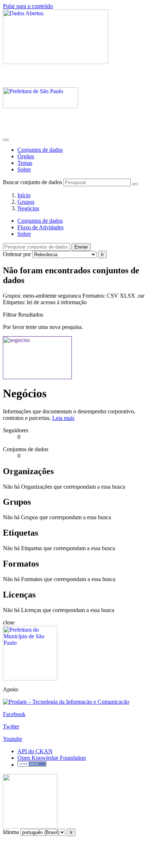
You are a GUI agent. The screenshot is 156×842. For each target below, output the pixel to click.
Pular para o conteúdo (28, 6)
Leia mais (63, 418)
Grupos (25, 202)
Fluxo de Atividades (40, 227)
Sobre (24, 169)
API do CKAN (35, 751)
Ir (102, 254)
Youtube (12, 739)
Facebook (14, 714)
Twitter (11, 726)
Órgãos (25, 156)
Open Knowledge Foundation (51, 758)
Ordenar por (17, 254)
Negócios (28, 208)
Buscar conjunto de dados (32, 182)
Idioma (11, 832)
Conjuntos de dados (40, 150)
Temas (24, 163)
